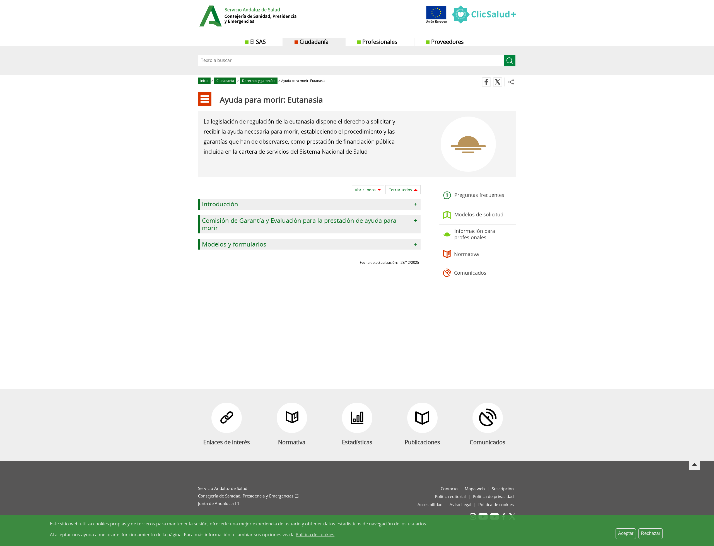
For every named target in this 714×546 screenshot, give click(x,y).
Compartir (511, 82)
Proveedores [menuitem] (447, 41)
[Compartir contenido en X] (497, 82)
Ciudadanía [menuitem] (314, 41)
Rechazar (650, 533)
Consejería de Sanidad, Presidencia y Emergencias (245, 496)
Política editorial (450, 496)
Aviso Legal (460, 504)
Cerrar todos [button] (400, 189)
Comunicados (470, 272)
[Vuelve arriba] (694, 465)
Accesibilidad (430, 504)
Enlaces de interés (226, 442)
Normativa (466, 254)
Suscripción (503, 488)
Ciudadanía (225, 80)
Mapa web (475, 488)
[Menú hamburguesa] (204, 99)
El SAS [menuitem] (258, 41)
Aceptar (625, 533)
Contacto (449, 488)
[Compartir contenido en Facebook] (486, 82)
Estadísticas (357, 442)
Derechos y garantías (258, 80)
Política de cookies (496, 504)
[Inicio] (261, 16)
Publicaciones (422, 442)
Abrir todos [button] (365, 189)
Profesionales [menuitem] (379, 41)
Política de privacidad (493, 496)
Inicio (204, 80)
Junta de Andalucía (216, 503)
